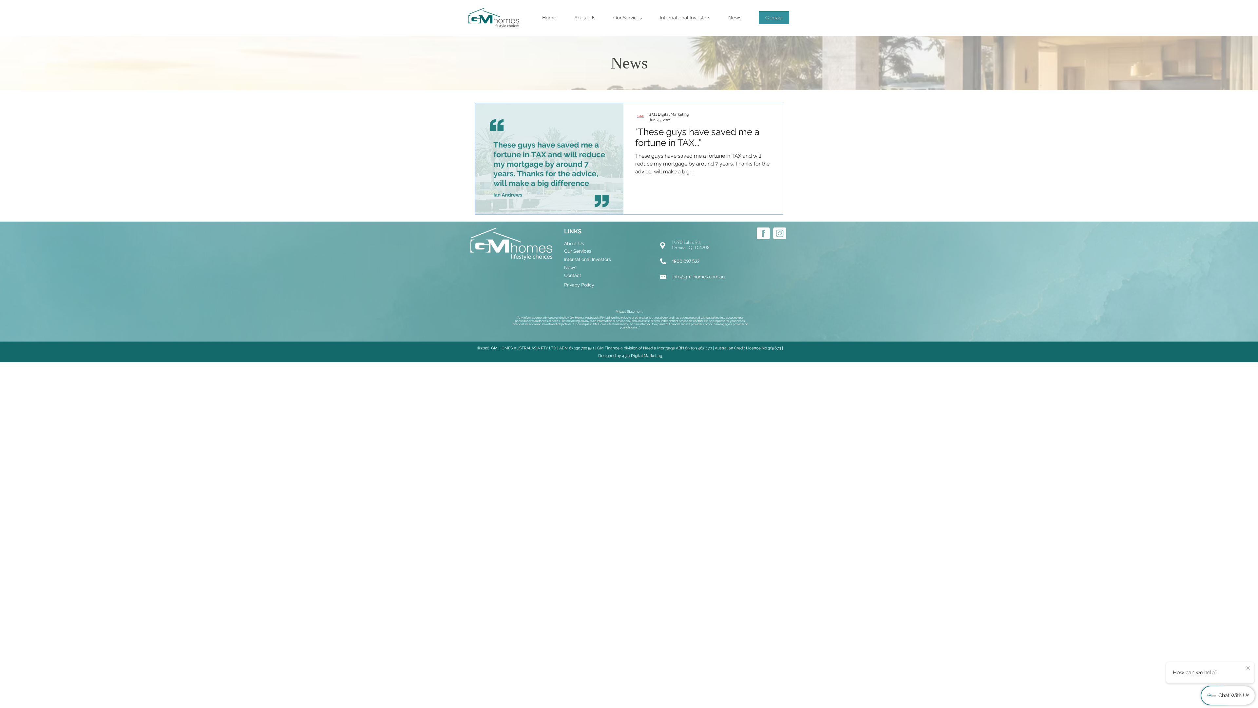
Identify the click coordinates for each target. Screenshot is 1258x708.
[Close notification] (1248, 668)
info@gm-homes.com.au (699, 276)
